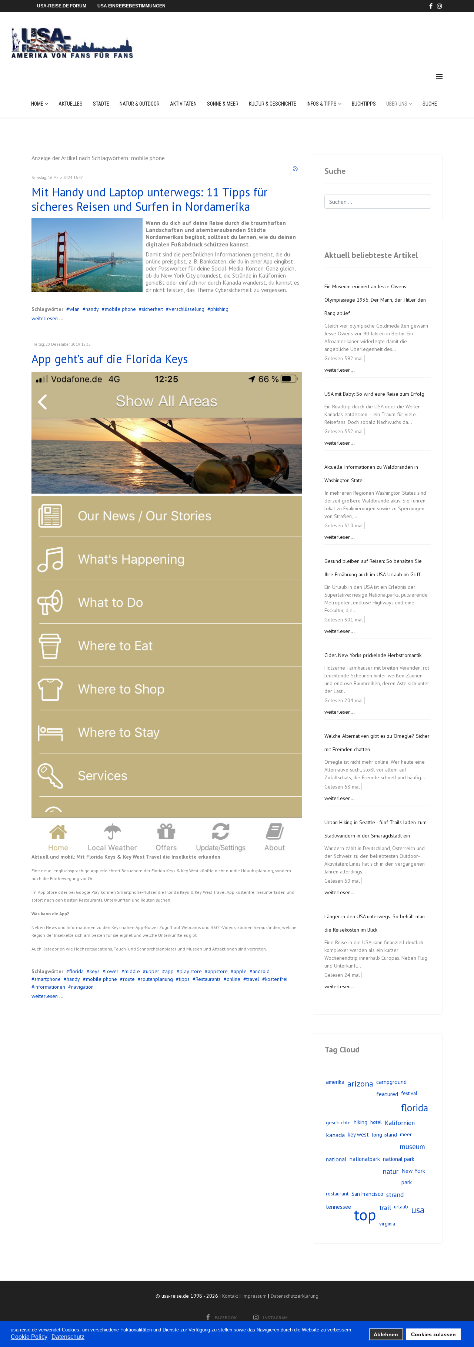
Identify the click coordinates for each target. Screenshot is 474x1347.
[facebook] (431, 6)
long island (384, 1134)
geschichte (338, 1122)
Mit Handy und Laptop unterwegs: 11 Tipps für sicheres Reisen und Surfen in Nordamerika (149, 199)
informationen (49, 986)
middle (132, 971)
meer (406, 1134)
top (365, 1214)
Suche (430, 104)
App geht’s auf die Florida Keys (109, 358)
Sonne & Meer (222, 104)
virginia (387, 1223)
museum (412, 1146)
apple (240, 971)
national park (398, 1158)
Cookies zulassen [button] (433, 1334)
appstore (218, 971)
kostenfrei (276, 979)
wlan (74, 309)
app (169, 971)
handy (92, 309)
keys (95, 971)
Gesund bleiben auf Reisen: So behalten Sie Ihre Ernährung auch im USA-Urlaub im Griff (373, 568)
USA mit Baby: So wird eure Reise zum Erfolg (374, 394)
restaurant (337, 1193)
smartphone (47, 979)
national (336, 1159)
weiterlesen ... (47, 318)
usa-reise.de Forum (61, 6)
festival (409, 1093)
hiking (360, 1122)
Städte (101, 104)
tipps (184, 979)
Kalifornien (400, 1123)
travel (252, 979)
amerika (335, 1081)
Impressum (254, 1296)
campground (391, 1081)
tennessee (338, 1206)
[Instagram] (439, 6)
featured (387, 1094)
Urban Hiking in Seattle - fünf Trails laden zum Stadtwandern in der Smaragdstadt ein (375, 829)
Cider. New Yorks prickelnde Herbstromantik (372, 655)
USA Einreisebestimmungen (131, 6)
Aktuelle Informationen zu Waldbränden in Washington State (371, 474)
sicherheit (152, 309)
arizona (360, 1083)
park (406, 1182)
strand (395, 1194)
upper (152, 971)
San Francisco (367, 1193)
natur (390, 1171)
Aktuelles (71, 104)
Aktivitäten (183, 104)
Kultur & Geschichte (272, 104)
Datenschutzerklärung (294, 1296)
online (233, 979)
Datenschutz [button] (67, 1337)
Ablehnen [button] (386, 1334)
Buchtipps (364, 104)
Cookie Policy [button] (29, 1337)
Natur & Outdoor (140, 104)
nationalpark (365, 1158)
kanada (335, 1135)
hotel (376, 1122)
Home (37, 104)
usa (418, 1210)
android (261, 971)
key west (358, 1134)
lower (112, 971)
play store (191, 971)
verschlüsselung (186, 309)
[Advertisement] (307, 35)
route (129, 979)
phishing (219, 309)
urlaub (401, 1206)
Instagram (275, 1317)
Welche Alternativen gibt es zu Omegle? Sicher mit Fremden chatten (377, 743)
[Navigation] (439, 76)
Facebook (226, 1317)
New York (413, 1170)
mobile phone (120, 309)
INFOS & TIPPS (322, 104)
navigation (82, 986)
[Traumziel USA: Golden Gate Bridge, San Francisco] (87, 255)
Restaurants (208, 979)
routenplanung (157, 979)
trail (385, 1207)
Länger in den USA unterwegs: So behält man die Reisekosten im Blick (374, 923)
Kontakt (230, 1296)
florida (76, 971)
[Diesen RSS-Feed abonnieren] (296, 169)
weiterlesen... (339, 369)
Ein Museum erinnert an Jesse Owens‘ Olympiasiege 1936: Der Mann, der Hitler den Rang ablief (375, 299)
